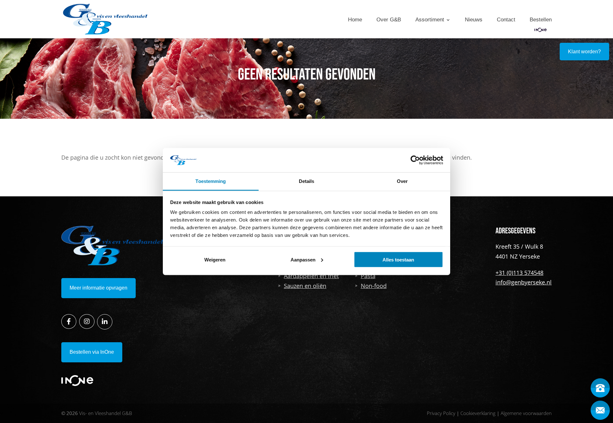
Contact (506, 20)
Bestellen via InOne (92, 352)
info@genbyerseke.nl (524, 282)
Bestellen (541, 20)
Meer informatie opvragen (98, 288)
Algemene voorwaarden (526, 413)
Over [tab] (402, 181)
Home (355, 20)
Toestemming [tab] (210, 181)
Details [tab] (306, 181)
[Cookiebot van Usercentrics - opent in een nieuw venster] (415, 160)
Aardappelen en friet (311, 276)
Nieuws (473, 20)
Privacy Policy (441, 413)
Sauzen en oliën (305, 286)
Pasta (368, 276)
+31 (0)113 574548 (519, 272)
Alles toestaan (398, 259)
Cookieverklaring (478, 413)
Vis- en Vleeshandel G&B (105, 413)
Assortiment (429, 20)
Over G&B (388, 20)
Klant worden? (584, 51)
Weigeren (214, 259)
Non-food (374, 286)
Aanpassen (303, 259)
